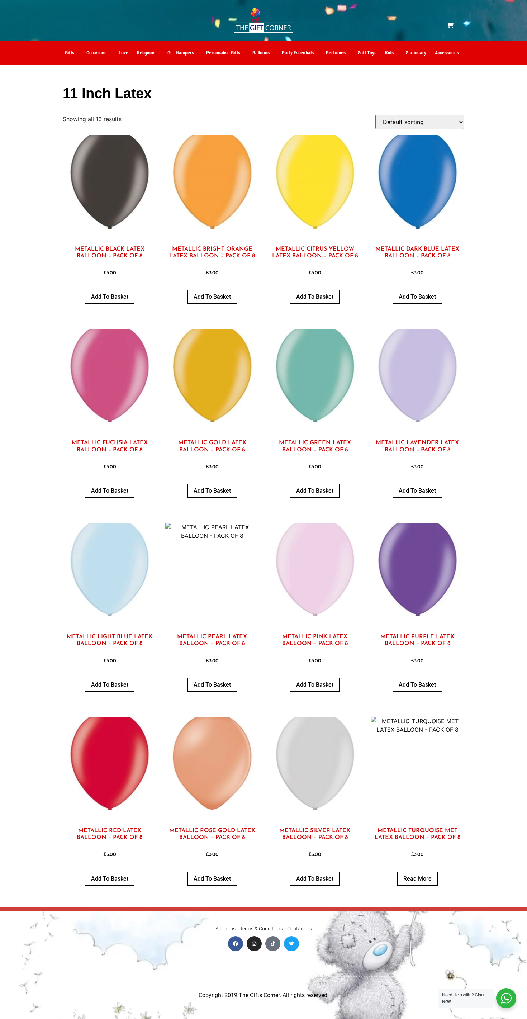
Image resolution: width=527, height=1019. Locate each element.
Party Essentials (298, 53)
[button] (450, 25)
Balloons (261, 53)
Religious (146, 53)
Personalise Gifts (223, 53)
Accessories (447, 53)
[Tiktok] (272, 943)
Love (123, 53)
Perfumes (336, 53)
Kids (389, 53)
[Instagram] (254, 943)
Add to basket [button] (109, 296)
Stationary (416, 53)
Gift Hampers (180, 53)
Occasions (96, 53)
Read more (417, 878)
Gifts (69, 53)
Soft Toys (367, 53)
